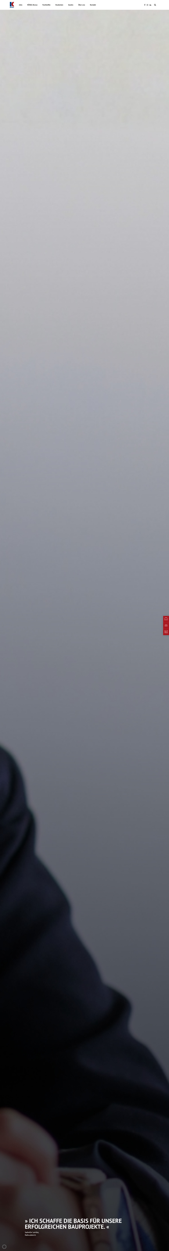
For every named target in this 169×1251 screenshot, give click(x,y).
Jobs (20, 5)
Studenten (59, 5)
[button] (4, 1246)
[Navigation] (157, 5)
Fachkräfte (46, 5)
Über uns (81, 5)
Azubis (70, 5)
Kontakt (93, 5)
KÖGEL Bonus (32, 5)
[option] (84, 625)
